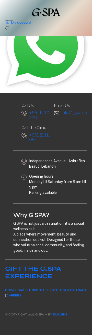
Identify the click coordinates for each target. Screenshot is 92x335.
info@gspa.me (75, 113)
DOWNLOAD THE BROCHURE (27, 290)
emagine (60, 314)
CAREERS (14, 295)
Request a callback (69, 290)
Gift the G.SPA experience (33, 272)
